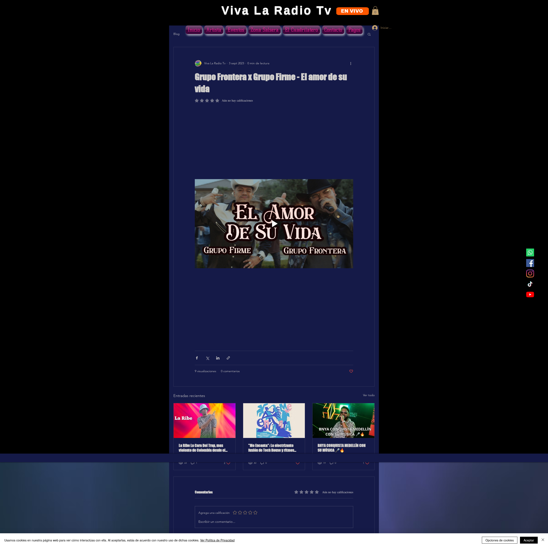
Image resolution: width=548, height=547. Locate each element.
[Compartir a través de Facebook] (197, 358)
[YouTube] (530, 294)
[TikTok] (530, 284)
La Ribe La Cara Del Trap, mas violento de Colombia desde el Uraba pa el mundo (202, 448)
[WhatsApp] (530, 252)
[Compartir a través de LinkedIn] (218, 358)
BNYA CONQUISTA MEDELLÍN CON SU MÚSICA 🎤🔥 (342, 448)
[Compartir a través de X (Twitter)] (207, 358)
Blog (176, 34)
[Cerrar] (542, 540)
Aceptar (529, 540)
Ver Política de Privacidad (217, 540)
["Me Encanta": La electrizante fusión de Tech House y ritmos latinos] (274, 420)
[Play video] (274, 223)
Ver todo (369, 395)
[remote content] (274, 142)
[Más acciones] (350, 63)
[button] (375, 10)
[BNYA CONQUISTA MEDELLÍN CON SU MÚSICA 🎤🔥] (343, 420)
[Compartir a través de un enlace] (228, 358)
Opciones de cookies (499, 540)
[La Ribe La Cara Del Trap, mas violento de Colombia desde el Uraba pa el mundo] (204, 420)
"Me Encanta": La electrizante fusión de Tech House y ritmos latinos (271, 448)
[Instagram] (530, 273)
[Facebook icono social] (530, 263)
